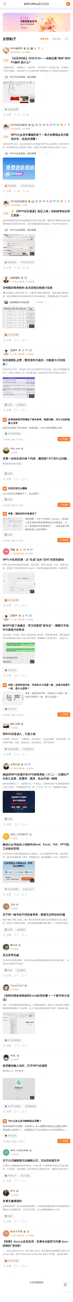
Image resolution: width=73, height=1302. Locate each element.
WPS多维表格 (14, 433)
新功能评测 (30, 1106)
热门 (67, 38)
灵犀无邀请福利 (12, 1201)
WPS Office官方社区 (36, 4)
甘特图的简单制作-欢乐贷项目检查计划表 (27, 287)
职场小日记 (28, 889)
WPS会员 (12, 1135)
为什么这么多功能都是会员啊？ (24, 1121)
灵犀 (10, 405)
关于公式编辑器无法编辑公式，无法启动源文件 (31, 1160)
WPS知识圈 (13, 335)
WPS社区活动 (27, 186)
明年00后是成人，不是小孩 (19, 733)
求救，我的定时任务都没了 (22, 513)
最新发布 (44, 38)
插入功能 (25, 1175)
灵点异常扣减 (11, 955)
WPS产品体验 (14, 1106)
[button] (68, 4)
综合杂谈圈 (13, 109)
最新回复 (57, 38)
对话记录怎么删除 (17, 488)
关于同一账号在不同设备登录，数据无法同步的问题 (34, 914)
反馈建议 (21, 405)
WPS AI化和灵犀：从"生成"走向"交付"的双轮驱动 (33, 559)
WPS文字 (12, 670)
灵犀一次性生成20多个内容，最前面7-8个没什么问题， (36, 458)
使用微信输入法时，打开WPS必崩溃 (25, 1065)
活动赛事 (12, 186)
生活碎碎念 (28, 749)
